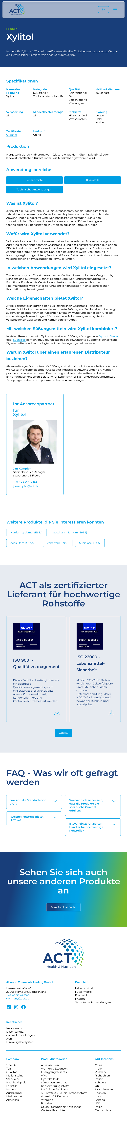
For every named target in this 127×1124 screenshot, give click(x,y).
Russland (101, 1072)
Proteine (46, 1103)
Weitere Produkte (53, 1110)
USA (98, 1103)
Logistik (11, 1086)
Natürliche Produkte (54, 1089)
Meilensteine (14, 1075)
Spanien (100, 1093)
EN (104, 9)
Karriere (11, 1089)
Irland (99, 1096)
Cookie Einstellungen (20, 1035)
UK (97, 1086)
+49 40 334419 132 (25, 481)
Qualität (11, 1072)
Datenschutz (14, 1031)
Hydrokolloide (50, 1079)
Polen (99, 1106)
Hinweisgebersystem (20, 1042)
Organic (11, 134)
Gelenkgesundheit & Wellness (61, 1106)
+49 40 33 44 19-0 (18, 995)
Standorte (13, 1079)
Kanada (100, 1099)
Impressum (14, 1028)
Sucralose (19, 339)
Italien (99, 1079)
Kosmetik (92, 180)
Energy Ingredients (54, 1072)
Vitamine (47, 1099)
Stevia (114, 336)
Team (10, 1068)
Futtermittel (83, 991)
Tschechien (102, 1075)
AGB (9, 1038)
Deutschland (103, 1110)
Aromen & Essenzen (54, 1068)
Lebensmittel (34, 180)
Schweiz (100, 1082)
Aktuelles (12, 1099)
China (99, 1065)
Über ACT (12, 1065)
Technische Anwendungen (34, 189)
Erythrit (103, 336)
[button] (114, 10)
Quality (63, 732)
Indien (99, 1068)
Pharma (80, 998)
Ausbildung (14, 1093)
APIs (44, 1075)
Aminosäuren (50, 1065)
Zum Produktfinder (63, 907)
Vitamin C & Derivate (54, 1096)
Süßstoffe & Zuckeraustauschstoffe (64, 1093)
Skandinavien (104, 1089)
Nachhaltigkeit (16, 1082)
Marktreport (14, 1096)
